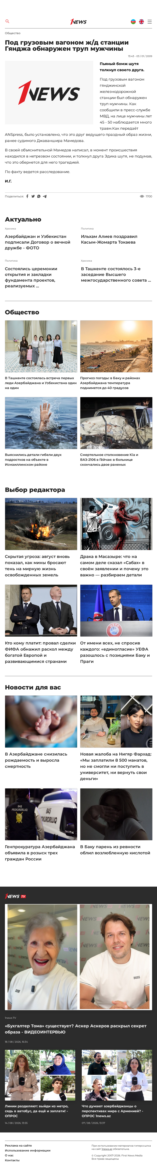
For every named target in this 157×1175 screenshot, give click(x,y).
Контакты (12, 1160)
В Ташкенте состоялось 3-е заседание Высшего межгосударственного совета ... (116, 274)
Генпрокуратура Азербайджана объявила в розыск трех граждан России (40, 852)
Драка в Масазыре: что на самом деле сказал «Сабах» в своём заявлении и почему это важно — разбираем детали (114, 565)
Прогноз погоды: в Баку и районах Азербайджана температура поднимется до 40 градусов (110, 383)
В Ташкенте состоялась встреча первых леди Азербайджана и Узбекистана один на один (41, 383)
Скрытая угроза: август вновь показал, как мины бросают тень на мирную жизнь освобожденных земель (37, 565)
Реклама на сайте (18, 1145)
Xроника (10, 228)
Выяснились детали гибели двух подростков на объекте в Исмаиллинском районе (33, 460)
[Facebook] (27, 196)
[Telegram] (45, 196)
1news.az (107, 1148)
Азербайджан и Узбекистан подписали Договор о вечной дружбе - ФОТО (37, 242)
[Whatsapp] (39, 196)
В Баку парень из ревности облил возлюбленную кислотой (115, 849)
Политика (87, 228)
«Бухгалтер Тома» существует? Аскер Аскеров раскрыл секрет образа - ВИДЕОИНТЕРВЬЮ (76, 1028)
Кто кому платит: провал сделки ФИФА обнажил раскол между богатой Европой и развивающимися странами (40, 652)
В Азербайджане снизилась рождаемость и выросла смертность (36, 760)
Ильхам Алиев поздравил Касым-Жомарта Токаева (109, 239)
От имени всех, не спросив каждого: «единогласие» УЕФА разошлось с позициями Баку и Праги (115, 652)
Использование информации (27, 1150)
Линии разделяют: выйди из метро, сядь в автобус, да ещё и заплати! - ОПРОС (36, 1111)
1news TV (10, 1018)
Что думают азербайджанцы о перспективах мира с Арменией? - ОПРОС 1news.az (112, 1111)
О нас (9, 1155)
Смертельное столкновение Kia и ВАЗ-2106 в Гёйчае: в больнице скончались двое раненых (109, 460)
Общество (12, 33)
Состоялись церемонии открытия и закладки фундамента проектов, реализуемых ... (31, 277)
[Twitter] (33, 196)
